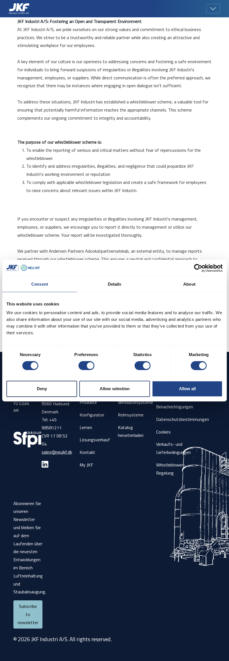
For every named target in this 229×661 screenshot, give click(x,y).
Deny (42, 388)
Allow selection (115, 388)
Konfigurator (92, 414)
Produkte (88, 402)
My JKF (86, 464)
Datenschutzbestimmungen (182, 419)
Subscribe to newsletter (28, 614)
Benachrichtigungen (174, 406)
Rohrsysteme (131, 414)
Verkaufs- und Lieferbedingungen (173, 448)
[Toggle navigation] (213, 8)
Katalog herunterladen (131, 431)
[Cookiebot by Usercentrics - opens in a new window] (198, 268)
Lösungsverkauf (95, 439)
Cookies (163, 431)
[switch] (86, 365)
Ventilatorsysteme (135, 402)
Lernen (86, 427)
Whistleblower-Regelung (170, 468)
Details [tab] (114, 284)
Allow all (187, 388)
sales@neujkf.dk (57, 452)
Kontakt (87, 452)
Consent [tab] (39, 284)
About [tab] (189, 284)
